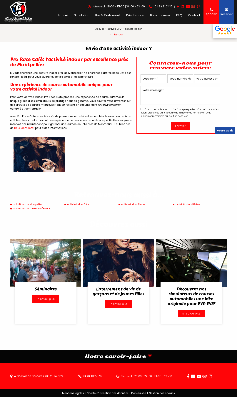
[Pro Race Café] (18, 12)
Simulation (81, 15)
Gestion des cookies (162, 393)
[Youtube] (188, 6)
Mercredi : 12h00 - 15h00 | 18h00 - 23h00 (146, 376)
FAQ (179, 15)
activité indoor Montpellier (27, 204)
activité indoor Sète (78, 204)
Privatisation (135, 15)
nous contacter (24, 128)
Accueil (63, 15)
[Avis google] (225, 31)
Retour (118, 34)
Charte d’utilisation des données (107, 393)
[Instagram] (198, 6)
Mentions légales (73, 393)
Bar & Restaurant (107, 15)
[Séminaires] (45, 281)
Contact (194, 15)
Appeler (211, 14)
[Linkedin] (182, 6)
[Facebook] (178, 6)
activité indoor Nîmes (133, 204)
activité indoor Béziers (188, 204)
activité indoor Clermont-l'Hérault (32, 208)
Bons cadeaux (160, 15)
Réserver (227, 14)
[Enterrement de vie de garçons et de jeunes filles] (118, 281)
